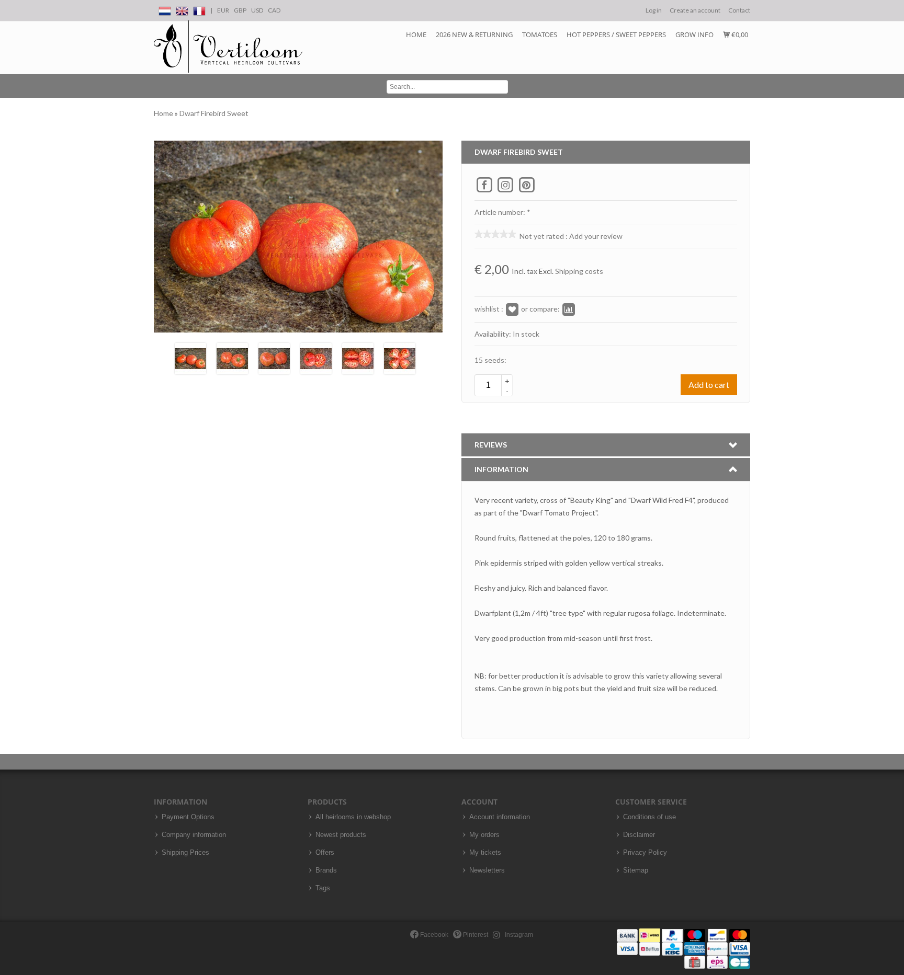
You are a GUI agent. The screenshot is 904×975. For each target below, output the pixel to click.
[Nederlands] (165, 9)
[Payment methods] (683, 948)
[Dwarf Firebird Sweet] (190, 357)
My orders (484, 835)
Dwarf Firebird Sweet (213, 113)
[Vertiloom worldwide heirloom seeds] (228, 46)
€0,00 (739, 34)
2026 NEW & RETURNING (474, 34)
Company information (194, 835)
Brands (326, 870)
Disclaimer (639, 835)
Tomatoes (539, 34)
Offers (324, 852)
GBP (240, 10)
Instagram (518, 934)
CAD (274, 10)
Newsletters (487, 870)
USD (257, 10)
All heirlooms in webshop (353, 817)
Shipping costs (579, 271)
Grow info (694, 34)
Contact (739, 10)
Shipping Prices (185, 852)
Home (416, 34)
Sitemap (635, 870)
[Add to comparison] (568, 308)
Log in (654, 10)
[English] (182, 9)
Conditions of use (649, 817)
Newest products (340, 835)
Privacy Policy (645, 852)
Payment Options (188, 817)
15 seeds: (490, 359)
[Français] (199, 9)
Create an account (695, 10)
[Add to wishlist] (512, 308)
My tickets (485, 852)
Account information (499, 817)
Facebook (433, 934)
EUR (223, 10)
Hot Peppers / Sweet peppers (616, 34)
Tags (322, 888)
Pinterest (474, 934)
